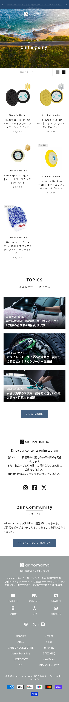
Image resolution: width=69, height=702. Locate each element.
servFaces (49, 659)
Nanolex (21, 636)
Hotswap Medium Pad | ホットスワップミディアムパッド (51, 123)
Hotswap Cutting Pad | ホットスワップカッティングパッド (18, 179)
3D (20, 665)
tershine (49, 647)
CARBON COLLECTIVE (21, 647)
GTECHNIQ (49, 653)
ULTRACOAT (20, 659)
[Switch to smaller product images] (63, 72)
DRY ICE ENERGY (49, 665)
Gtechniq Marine (17, 115)
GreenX (49, 636)
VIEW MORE (34, 413)
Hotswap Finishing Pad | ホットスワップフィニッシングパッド (17, 123)
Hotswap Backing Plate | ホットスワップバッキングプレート (51, 184)
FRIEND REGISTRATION (34, 542)
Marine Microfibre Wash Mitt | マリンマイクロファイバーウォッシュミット (18, 247)
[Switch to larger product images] (57, 72)
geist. (49, 641)
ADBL (21, 641)
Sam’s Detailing (20, 653)
